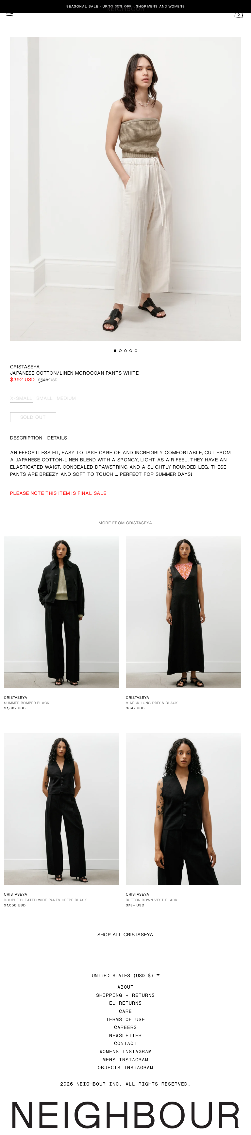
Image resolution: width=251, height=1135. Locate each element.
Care (125, 1011)
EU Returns (125, 1003)
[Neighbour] (125, 9)
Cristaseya (25, 366)
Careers (125, 1027)
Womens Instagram (125, 1051)
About (125, 987)
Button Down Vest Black (151, 900)
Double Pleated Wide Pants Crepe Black (45, 900)
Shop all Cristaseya (125, 934)
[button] (115, 350)
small (44, 398)
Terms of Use (125, 1019)
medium (66, 398)
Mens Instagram (125, 1059)
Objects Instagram (125, 1067)
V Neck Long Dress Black (152, 703)
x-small (21, 398)
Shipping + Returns (125, 995)
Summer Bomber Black (26, 703)
